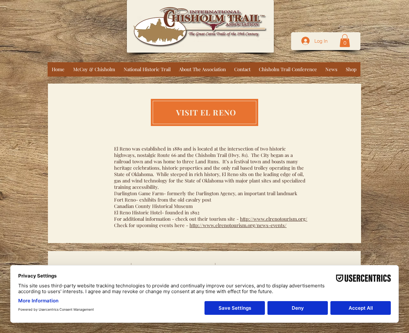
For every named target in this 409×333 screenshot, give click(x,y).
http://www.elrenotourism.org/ (273, 219)
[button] (344, 40)
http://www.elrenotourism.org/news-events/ (238, 225)
